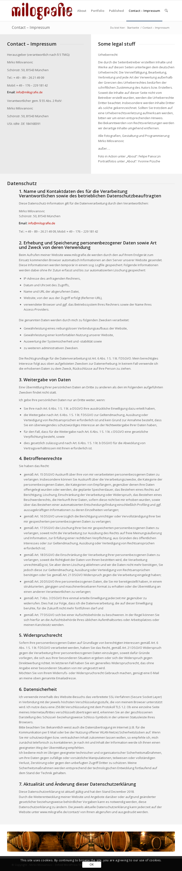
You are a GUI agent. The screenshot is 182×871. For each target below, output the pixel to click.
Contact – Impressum (31, 27)
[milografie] (42, 10)
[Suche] (166, 10)
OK (92, 864)
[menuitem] (68, 10)
